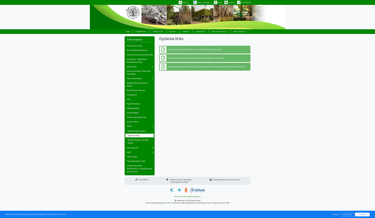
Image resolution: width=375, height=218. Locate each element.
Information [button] (140, 32)
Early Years (132, 66)
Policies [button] (172, 32)
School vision (133, 121)
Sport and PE (132, 147)
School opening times (136, 117)
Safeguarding (133, 108)
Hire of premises (134, 78)
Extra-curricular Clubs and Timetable (138, 72)
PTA (128, 99)
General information (137, 131)
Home (127, 32)
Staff (129, 152)
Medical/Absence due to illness (137, 84)
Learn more (62, 214)
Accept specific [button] (347, 214)
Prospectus (132, 94)
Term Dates (132, 156)
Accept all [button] (362, 214)
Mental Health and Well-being (138, 141)
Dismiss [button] (335, 214)
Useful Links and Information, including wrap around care (139, 168)
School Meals (133, 112)
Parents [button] (185, 32)
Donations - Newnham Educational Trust (137, 60)
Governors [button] (200, 32)
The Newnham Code (136, 161)
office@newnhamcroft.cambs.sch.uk (226, 180)
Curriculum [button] (157, 32)
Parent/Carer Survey (136, 90)
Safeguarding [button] (239, 32)
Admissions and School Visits (140, 54)
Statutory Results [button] (219, 32)
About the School (134, 45)
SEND (129, 126)
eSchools (168, 203)
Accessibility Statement (137, 50)
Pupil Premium (133, 103)
